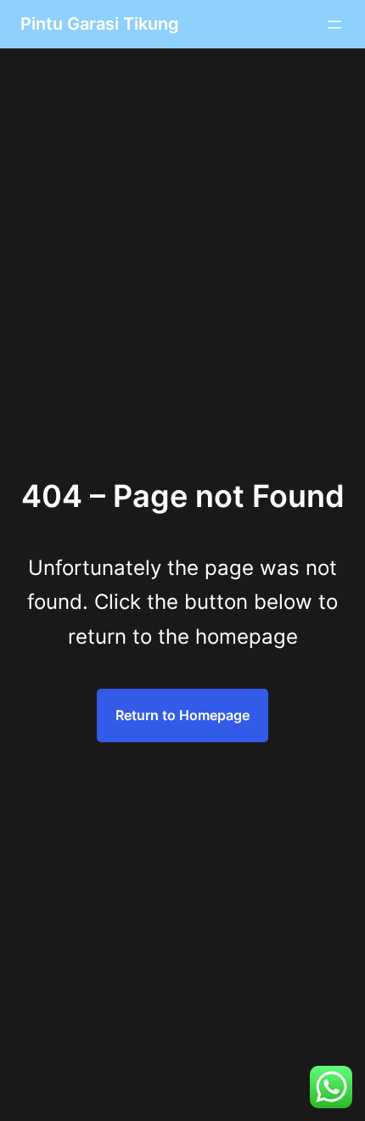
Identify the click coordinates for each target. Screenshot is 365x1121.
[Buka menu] (334, 24)
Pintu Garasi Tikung (99, 24)
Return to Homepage (182, 715)
